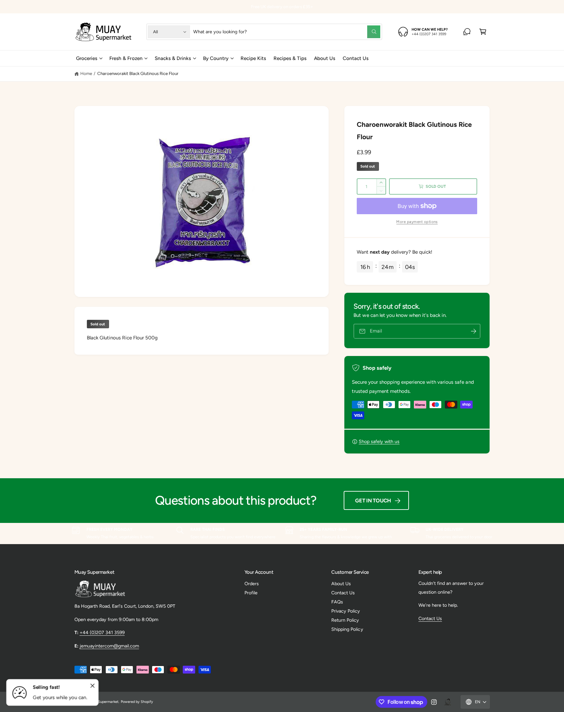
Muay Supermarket (103, 702)
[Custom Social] (447, 702)
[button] (483, 32)
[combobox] (287, 32)
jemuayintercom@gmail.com (109, 646)
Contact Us (343, 593)
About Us (341, 583)
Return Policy (345, 620)
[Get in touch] (467, 32)
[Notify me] (473, 331)
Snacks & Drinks (173, 58)
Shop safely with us (379, 441)
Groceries (86, 58)
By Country (215, 58)
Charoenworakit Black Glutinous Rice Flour (138, 73)
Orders (251, 583)
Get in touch (373, 500)
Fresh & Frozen (125, 58)
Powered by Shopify (137, 702)
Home (86, 73)
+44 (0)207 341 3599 (102, 632)
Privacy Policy (345, 611)
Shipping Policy (347, 629)
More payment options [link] (417, 221)
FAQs (337, 602)
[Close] (92, 686)
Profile (251, 593)
